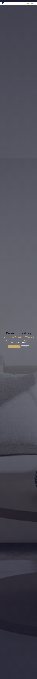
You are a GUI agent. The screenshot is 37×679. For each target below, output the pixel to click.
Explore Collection (13, 346)
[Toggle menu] (35, 3)
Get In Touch (25, 346)
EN (33, 0)
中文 (35, 0)
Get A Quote (30, 3)
